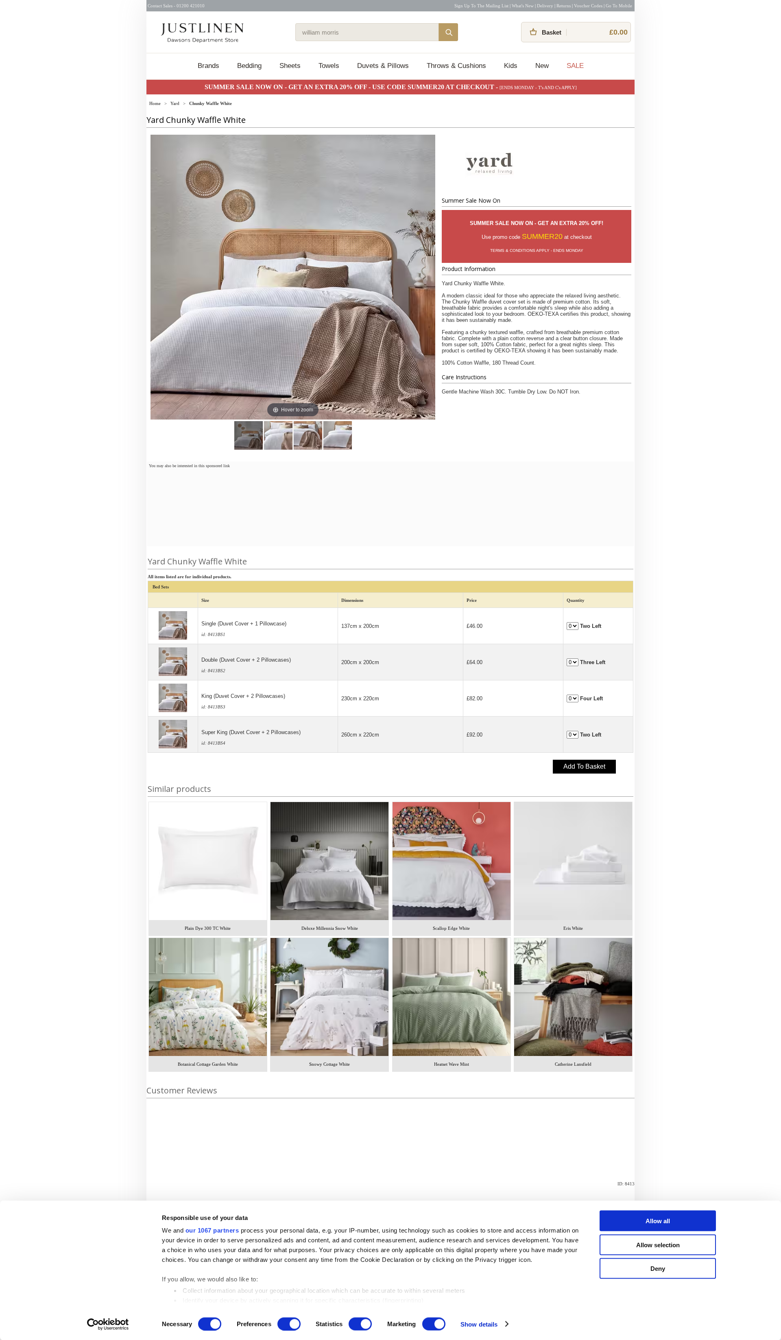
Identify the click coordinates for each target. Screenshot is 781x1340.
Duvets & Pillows (383, 66)
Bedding (249, 66)
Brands (208, 66)
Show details (478, 1323)
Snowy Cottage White (329, 1064)
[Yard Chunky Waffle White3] (337, 435)
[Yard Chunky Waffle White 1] (248, 435)
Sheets (290, 66)
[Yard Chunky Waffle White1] (278, 435)
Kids (510, 66)
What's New (523, 5)
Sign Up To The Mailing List (481, 5)
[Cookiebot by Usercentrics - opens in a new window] (108, 1324)
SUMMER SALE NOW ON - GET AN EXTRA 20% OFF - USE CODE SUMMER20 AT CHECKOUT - (352, 86)
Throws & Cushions (456, 66)
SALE (575, 66)
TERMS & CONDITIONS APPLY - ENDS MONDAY (536, 250)
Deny (657, 1268)
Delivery (545, 5)
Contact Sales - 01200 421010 (176, 5)
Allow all (658, 1221)
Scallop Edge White (451, 928)
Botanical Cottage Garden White (208, 1064)
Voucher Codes (588, 5)
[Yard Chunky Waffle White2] (308, 435)
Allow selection (658, 1244)
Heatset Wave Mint (451, 1064)
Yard (174, 103)
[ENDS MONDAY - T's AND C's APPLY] (538, 87)
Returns (563, 5)
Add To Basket (584, 766)
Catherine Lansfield (573, 1064)
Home (155, 103)
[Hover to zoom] (293, 276)
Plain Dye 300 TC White (208, 928)
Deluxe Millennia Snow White (329, 928)
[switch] (289, 1323)
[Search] (448, 32)
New (542, 66)
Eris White (573, 928)
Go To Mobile (619, 5)
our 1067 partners (212, 1230)
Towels (329, 66)
